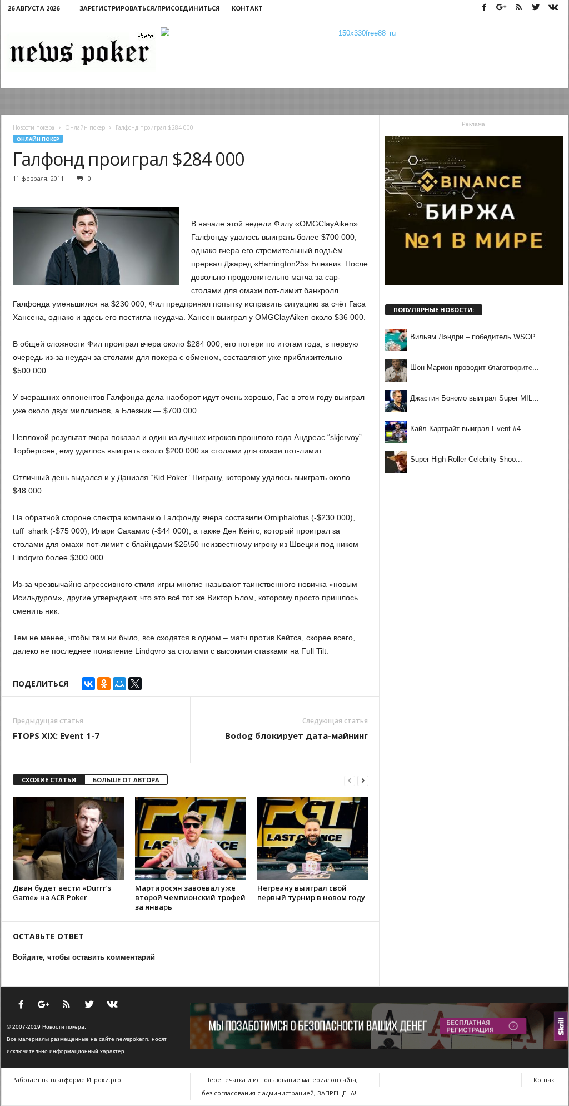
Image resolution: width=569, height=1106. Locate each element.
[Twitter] (536, 8)
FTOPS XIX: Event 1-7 (56, 735)
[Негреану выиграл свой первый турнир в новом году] (312, 838)
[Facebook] (484, 8)
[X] (135, 683)
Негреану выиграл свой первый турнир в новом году (311, 892)
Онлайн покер (38, 138)
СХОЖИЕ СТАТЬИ (49, 780)
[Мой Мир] (119, 683)
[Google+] (501, 8)
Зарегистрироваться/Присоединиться (149, 8)
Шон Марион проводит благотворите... (474, 367)
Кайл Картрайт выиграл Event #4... (468, 428)
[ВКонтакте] (88, 683)
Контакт (247, 8)
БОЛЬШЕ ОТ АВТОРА (126, 780)
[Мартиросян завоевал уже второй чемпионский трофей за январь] (190, 838)
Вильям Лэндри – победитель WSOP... (475, 337)
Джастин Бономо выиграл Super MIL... (474, 398)
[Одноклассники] (104, 683)
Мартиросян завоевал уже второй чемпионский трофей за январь (190, 897)
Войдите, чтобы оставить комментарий (84, 957)
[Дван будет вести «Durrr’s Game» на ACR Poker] (68, 838)
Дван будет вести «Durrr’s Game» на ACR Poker (62, 892)
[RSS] (519, 8)
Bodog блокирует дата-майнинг (296, 735)
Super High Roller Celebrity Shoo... (466, 459)
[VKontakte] (553, 8)
